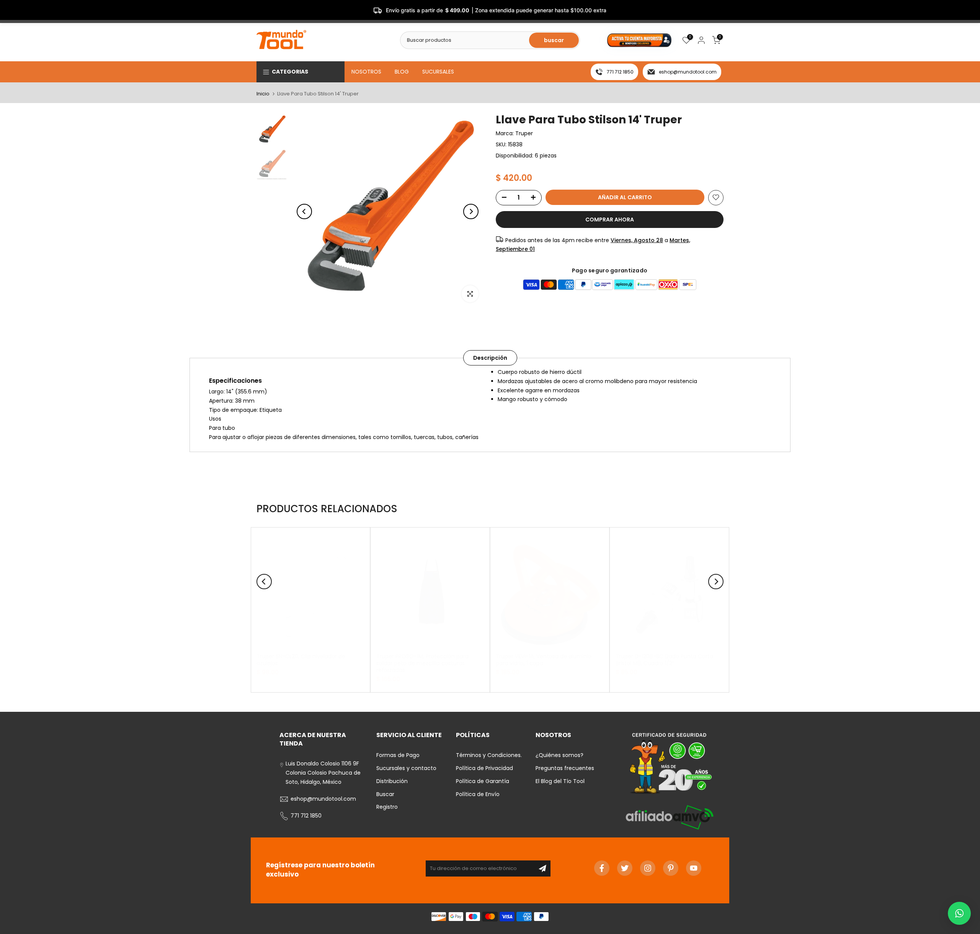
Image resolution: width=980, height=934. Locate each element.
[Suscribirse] (542, 868)
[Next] (471, 211)
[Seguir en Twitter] (624, 868)
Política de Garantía (482, 781)
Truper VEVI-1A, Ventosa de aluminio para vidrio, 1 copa (543, 659)
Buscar (385, 794)
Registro (387, 807)
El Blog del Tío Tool (560, 781)
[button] (959, 913)
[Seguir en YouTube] (693, 868)
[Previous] (304, 211)
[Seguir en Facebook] (601, 868)
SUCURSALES (438, 71)
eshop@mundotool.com (688, 72)
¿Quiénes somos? (559, 755)
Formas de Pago (398, 755)
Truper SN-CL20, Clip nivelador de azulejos (300, 659)
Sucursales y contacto (406, 768)
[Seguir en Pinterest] (670, 868)
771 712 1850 (620, 72)
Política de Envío (478, 794)
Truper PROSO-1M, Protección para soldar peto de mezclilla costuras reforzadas (422, 663)
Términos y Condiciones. (489, 755)
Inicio (263, 93)
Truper (524, 133)
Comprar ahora (609, 219)
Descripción (490, 358)
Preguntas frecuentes (565, 768)
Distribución (392, 781)
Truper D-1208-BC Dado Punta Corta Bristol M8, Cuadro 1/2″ (664, 659)
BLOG (402, 71)
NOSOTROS (366, 71)
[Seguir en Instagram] (647, 868)
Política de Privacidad (484, 768)
